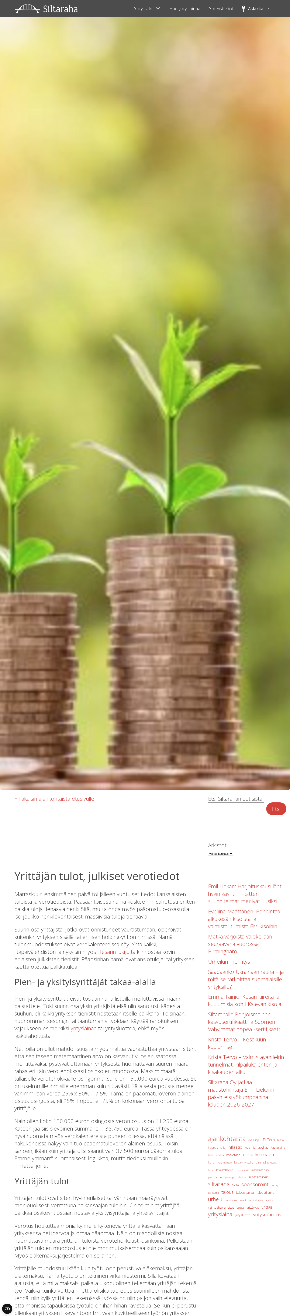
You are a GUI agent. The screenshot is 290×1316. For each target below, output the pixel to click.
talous (227, 1192)
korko (220, 1155)
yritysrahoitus (267, 1214)
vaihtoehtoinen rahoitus (261, 1200)
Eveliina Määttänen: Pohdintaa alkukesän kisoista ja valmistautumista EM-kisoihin (244, 919)
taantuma (213, 1193)
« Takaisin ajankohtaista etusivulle (54, 798)
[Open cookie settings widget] (7, 1309)
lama (211, 1170)
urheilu (216, 1199)
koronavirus (266, 1154)
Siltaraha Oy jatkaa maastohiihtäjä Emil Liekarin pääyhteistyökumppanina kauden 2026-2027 (241, 1093)
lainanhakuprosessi (266, 1162)
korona (248, 1155)
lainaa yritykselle (243, 1162)
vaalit (243, 1200)
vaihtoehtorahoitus (221, 1207)
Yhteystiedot (221, 8)
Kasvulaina (277, 1147)
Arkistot (217, 845)
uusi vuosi (232, 1200)
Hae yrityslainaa (185, 8)
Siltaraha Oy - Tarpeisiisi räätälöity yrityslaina (46, 8)
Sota (235, 1185)
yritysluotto (243, 1215)
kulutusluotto (225, 1162)
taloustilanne (265, 1193)
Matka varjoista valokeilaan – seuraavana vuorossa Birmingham (242, 944)
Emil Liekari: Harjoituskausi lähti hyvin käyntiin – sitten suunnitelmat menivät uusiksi (245, 894)
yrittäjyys (253, 1207)
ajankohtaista (227, 1138)
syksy (275, 1185)
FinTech (269, 1139)
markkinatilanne (260, 1170)
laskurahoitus (224, 1170)
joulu (248, 1147)
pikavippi (229, 1177)
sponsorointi (255, 1184)
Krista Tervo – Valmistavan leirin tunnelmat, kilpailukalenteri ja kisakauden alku (246, 1064)
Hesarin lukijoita (116, 952)
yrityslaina (220, 1214)
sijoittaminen (258, 1177)
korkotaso (233, 1155)
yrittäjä (267, 1207)
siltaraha (219, 1184)
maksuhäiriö (242, 1170)
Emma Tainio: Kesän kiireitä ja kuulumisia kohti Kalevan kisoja (244, 1000)
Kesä (210, 1155)
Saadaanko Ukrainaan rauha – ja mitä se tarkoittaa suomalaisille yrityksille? (246, 979)
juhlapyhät (260, 1147)
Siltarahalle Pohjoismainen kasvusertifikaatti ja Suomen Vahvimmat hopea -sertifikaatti (245, 1022)
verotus (240, 1207)
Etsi (276, 809)
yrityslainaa (84, 1028)
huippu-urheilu (216, 1147)
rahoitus (241, 1177)
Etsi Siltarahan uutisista (235, 798)
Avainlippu (254, 1140)
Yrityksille (143, 8)
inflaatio (235, 1147)
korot (211, 1162)
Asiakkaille (258, 8)
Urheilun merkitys (229, 961)
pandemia (215, 1177)
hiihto (280, 1140)
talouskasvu (245, 1192)
